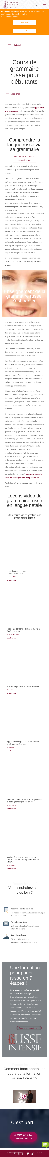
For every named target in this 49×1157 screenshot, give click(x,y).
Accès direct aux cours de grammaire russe (24, 158)
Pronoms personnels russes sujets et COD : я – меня (23, 630)
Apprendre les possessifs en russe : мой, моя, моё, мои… (23, 742)
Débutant (24, 23)
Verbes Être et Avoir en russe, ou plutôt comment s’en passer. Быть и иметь (23, 859)
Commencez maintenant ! (29, 1028)
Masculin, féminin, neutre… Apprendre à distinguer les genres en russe (24, 800)
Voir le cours (11, 580)
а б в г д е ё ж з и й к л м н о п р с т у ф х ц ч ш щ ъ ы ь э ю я (24, 1152)
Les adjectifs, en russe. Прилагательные (17, 572)
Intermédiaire (24, 31)
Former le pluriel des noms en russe (23, 686)
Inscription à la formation (22, 1137)
